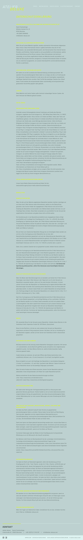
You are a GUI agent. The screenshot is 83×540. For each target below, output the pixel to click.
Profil (35, 6)
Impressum (28, 537)
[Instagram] (3, 537)
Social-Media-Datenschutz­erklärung (57, 537)
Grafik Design (54, 6)
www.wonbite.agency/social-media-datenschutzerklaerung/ (33, 185)
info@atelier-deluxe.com (23, 35)
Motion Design (43, 6)
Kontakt (77, 6)
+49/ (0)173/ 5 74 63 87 (32, 532)
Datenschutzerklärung (39, 537)
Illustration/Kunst (66, 6)
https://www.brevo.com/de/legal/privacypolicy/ (39, 380)
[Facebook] (6, 537)
